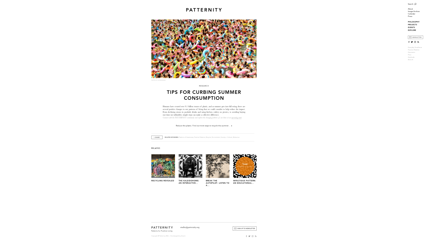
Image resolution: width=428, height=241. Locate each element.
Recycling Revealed (162, 181)
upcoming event (236, 117)
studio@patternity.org (189, 227)
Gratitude (411, 57)
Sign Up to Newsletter (246, 228)
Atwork (183, 236)
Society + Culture (226, 137)
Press (410, 16)
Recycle (208, 137)
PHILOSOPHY (414, 22)
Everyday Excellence (415, 47)
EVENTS (411, 27)
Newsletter (417, 37)
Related (155, 148)
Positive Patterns (413, 50)
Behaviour (236, 137)
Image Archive (414, 11)
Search (410, 4)
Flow (409, 55)
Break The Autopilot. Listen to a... (217, 183)
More (410, 60)
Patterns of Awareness (186, 137)
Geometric (411, 52)
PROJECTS (412, 25)
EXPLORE (412, 30)
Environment (216, 137)
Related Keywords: (172, 137)
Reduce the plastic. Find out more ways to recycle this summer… (203, 126)
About (410, 9)
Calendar (411, 14)
